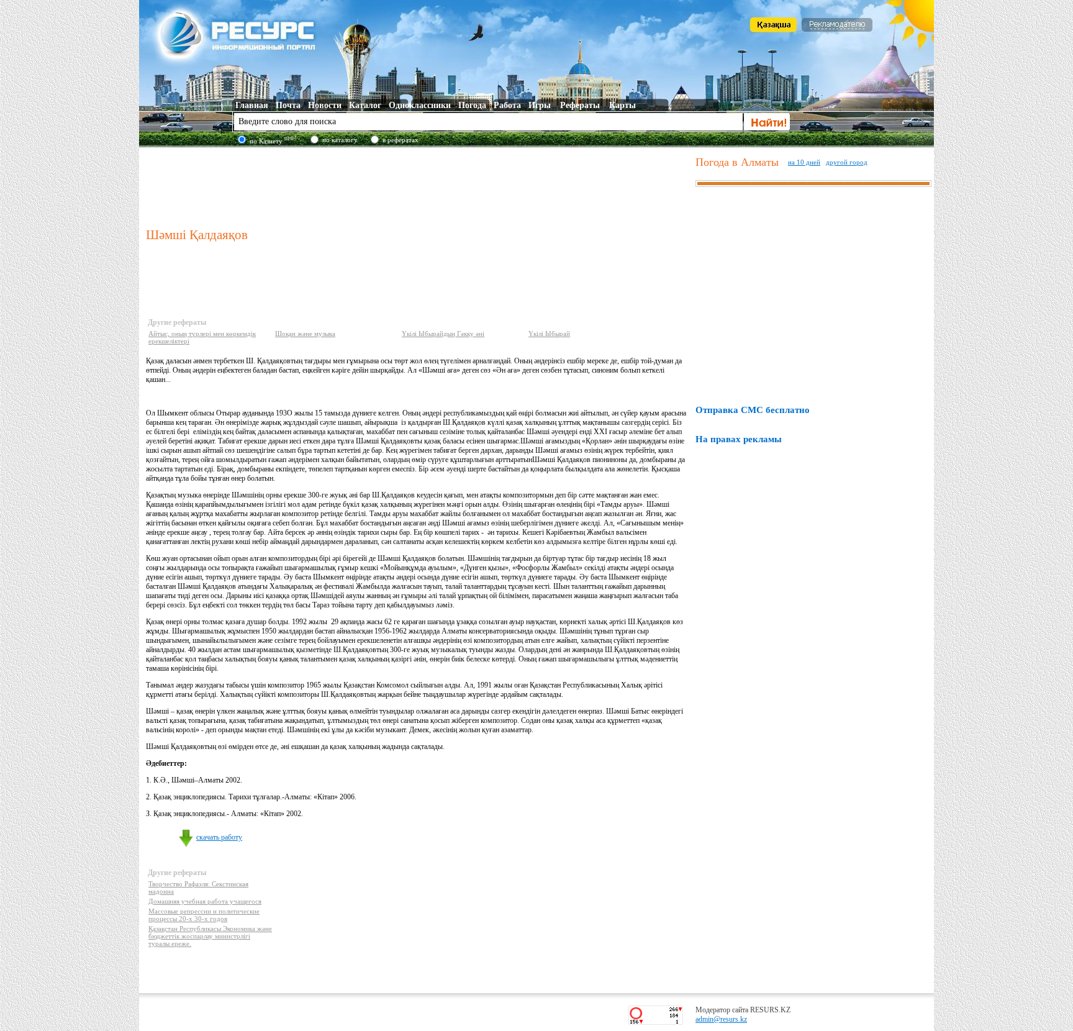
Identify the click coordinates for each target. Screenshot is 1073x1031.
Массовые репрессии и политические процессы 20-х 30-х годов (204, 914)
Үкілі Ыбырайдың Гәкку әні (443, 333)
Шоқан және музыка (305, 333)
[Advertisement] (418, 186)
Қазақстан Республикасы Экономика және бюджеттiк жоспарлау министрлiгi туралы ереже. (210, 936)
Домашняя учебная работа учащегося (204, 901)
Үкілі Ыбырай (549, 333)
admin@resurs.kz (721, 1019)
